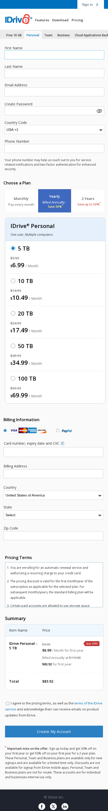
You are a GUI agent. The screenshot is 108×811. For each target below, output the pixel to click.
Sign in (87, 5)
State (8, 507)
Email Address (16, 85)
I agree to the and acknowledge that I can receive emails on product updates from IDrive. (53, 709)
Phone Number (17, 141)
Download (60, 20)
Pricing (77, 20)
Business (64, 35)
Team (48, 35)
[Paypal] (65, 430)
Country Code (16, 122)
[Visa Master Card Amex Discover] (26, 430)
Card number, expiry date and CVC (33, 443)
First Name (14, 48)
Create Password (18, 104)
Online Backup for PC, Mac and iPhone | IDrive (21, 19)
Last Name (14, 66)
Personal (33, 35)
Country (10, 487)
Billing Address (15, 466)
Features (42, 20)
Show (99, 111)
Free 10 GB (14, 35)
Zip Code (11, 528)
